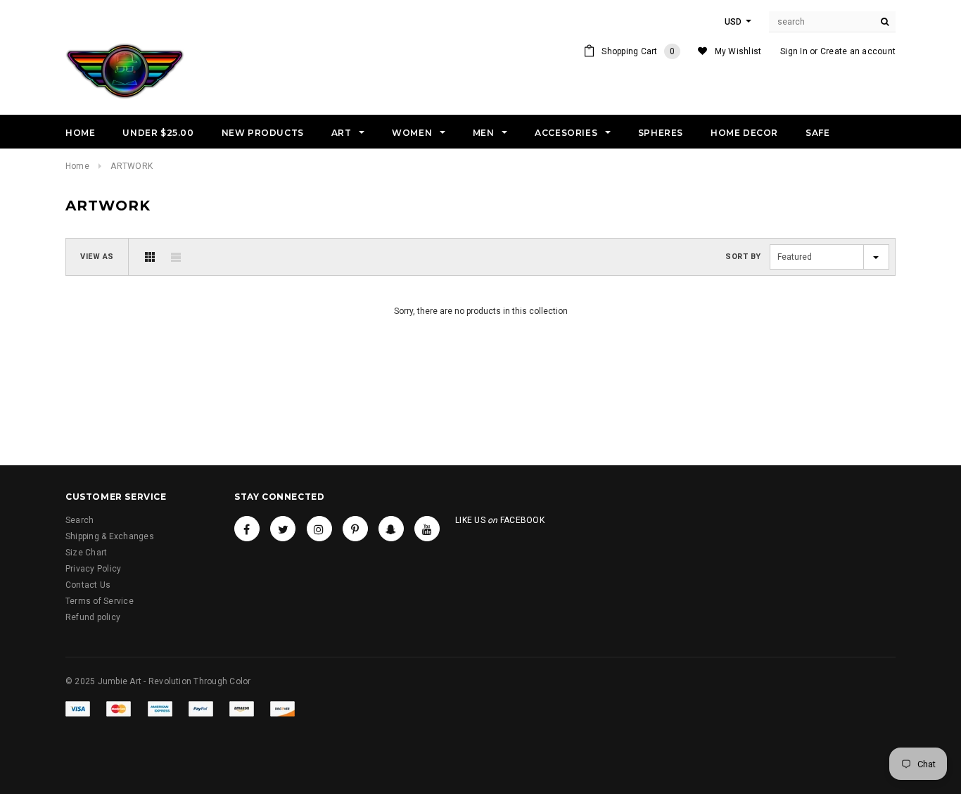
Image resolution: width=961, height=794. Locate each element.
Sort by (743, 256)
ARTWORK (131, 166)
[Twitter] (282, 528)
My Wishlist (738, 51)
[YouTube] (427, 528)
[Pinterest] (355, 528)
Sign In (794, 51)
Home (77, 166)
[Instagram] (319, 528)
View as (97, 256)
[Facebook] (247, 528)
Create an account (858, 51)
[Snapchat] (391, 528)
